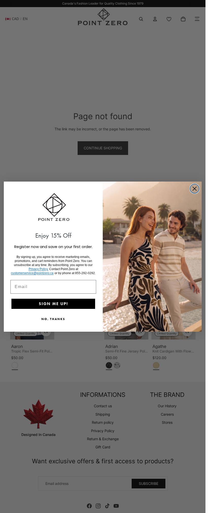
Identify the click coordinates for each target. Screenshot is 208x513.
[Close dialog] (194, 188)
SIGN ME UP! (53, 303)
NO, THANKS (53, 319)
